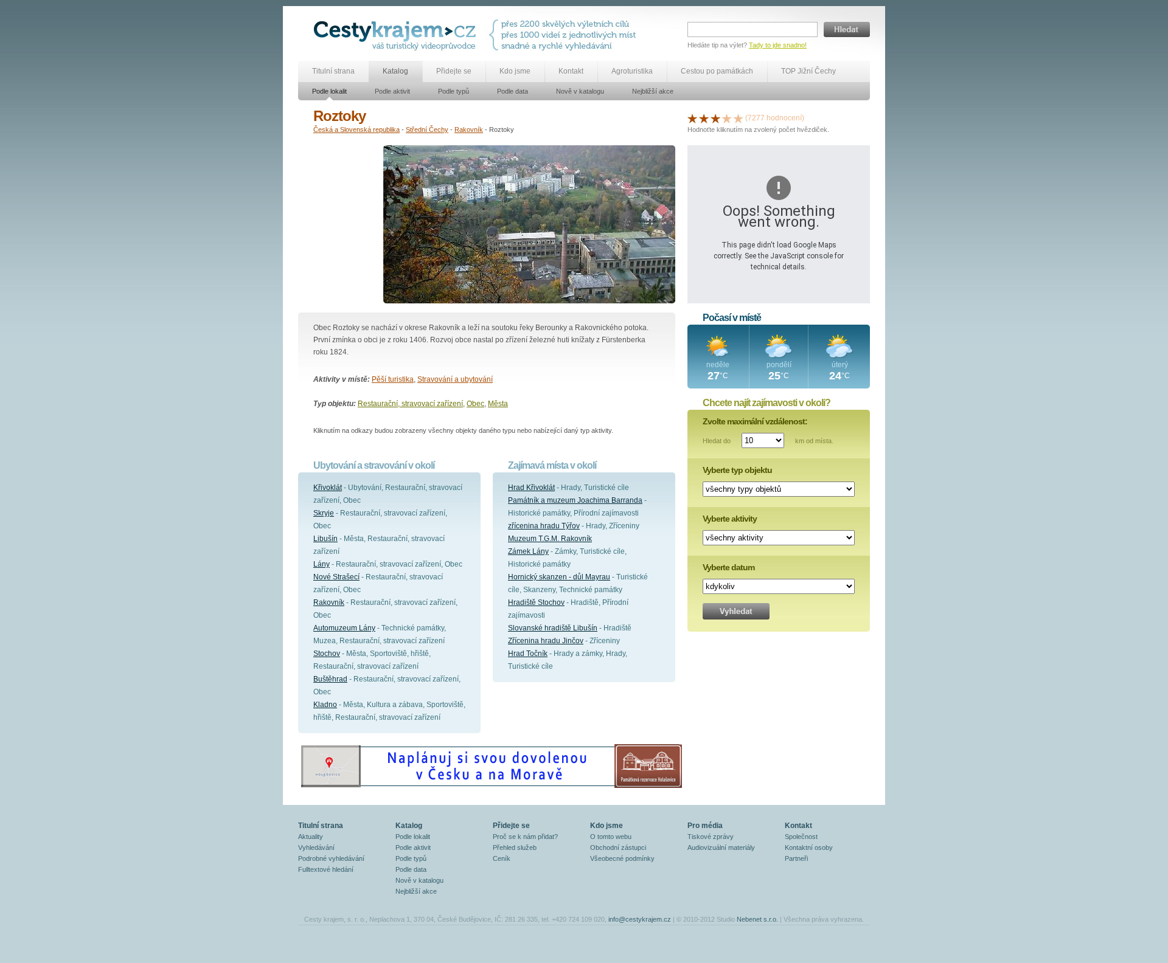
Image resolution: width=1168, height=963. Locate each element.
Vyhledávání (316, 847)
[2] (704, 118)
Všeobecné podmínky (622, 858)
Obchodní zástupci (618, 847)
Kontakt (570, 71)
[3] (715, 118)
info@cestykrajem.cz (639, 919)
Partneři (796, 858)
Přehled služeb (515, 847)
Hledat (847, 29)
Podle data (512, 91)
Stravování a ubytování (455, 379)
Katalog (395, 71)
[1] (692, 118)
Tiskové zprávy (710, 836)
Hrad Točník (528, 653)
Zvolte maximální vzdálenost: (755, 421)
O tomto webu (610, 836)
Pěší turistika (393, 379)
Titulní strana (333, 71)
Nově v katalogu (580, 91)
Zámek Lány (528, 551)
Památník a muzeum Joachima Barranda (575, 500)
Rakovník (468, 129)
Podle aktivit (392, 91)
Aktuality (310, 836)
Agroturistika (632, 71)
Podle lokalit (329, 91)
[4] (727, 118)
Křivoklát (327, 487)
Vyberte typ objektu (737, 470)
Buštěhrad (330, 679)
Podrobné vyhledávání (331, 858)
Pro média (705, 825)
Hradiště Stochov (536, 602)
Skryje (323, 513)
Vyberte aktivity (730, 518)
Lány (321, 564)
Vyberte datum (728, 567)
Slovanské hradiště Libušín (552, 628)
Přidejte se (453, 71)
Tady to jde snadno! (778, 45)
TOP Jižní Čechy (808, 71)
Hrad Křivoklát (531, 487)
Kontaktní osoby (809, 847)
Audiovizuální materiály (721, 847)
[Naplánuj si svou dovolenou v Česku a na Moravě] (491, 787)
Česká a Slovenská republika (356, 129)
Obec (475, 403)
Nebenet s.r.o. (757, 919)
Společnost (801, 836)
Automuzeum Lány (344, 628)
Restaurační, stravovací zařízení (410, 403)
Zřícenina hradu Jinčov (545, 641)
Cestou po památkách (717, 71)
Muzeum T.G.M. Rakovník (550, 538)
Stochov (326, 653)
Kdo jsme (514, 71)
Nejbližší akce (652, 91)
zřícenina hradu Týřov (544, 526)
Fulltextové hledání (325, 869)
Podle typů (453, 91)
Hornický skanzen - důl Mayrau (559, 577)
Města (498, 403)
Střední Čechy (427, 129)
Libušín (325, 538)
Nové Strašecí (336, 577)
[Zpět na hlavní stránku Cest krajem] (397, 35)
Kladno (325, 704)
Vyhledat (736, 611)
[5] (738, 118)
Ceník (501, 858)
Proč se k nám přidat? (525, 836)
